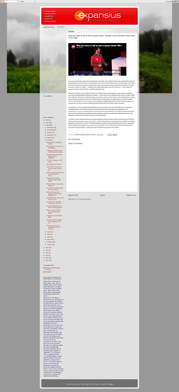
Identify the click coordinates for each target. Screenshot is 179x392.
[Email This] (108, 135)
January (49, 244)
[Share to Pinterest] (116, 135)
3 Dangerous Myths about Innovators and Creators (55, 151)
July (48, 140)
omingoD (48, 272)
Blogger (110, 384)
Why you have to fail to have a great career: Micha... (53, 211)
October (49, 132)
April (48, 237)
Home (102, 195)
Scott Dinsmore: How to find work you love (55, 198)
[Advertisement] (53, 61)
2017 (47, 122)
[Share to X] (112, 135)
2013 (47, 253)
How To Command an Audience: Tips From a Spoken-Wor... (54, 193)
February (50, 242)
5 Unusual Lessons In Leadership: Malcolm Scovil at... (54, 227)
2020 (47, 120)
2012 (47, 255)
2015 (47, 247)
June (48, 232)
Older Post (131, 195)
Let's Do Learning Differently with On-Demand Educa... (55, 174)
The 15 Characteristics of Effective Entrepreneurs (54, 206)
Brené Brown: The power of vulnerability (55, 147)
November (50, 130)
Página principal (48, 27)
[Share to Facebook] (114, 135)
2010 (47, 260)
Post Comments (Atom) (84, 199)
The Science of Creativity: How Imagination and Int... (54, 221)
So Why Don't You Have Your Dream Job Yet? (54, 202)
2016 (47, 125)
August (49, 137)
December (50, 127)
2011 (47, 258)
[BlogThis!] (110, 135)
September (50, 135)
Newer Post (73, 195)
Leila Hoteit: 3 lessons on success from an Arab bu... (54, 168)
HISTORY (60, 27)
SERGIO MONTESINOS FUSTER (52, 268)
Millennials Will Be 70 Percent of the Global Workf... (54, 180)
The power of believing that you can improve (55, 188)
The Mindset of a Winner (54, 164)
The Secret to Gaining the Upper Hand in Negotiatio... (54, 156)
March (49, 239)
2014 (47, 250)
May (48, 234)
